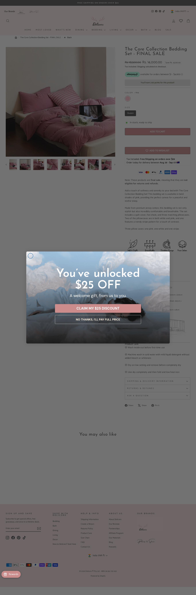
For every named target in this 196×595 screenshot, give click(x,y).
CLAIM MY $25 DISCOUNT (98, 308)
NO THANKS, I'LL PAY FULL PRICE (98, 319)
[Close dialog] (30, 255)
